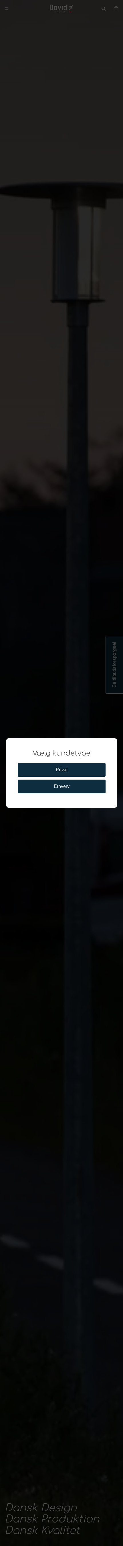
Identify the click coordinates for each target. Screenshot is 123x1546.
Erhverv (62, 786)
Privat (62, 769)
